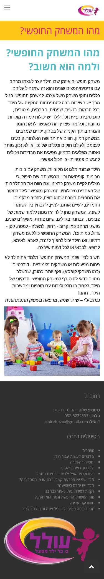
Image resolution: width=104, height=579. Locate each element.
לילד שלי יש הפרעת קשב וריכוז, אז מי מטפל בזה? (56, 479)
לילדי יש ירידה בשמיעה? (75, 485)
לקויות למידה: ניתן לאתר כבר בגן (69, 491)
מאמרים (88, 450)
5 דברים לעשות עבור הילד (74, 456)
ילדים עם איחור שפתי (77, 467)
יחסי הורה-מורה (82, 462)
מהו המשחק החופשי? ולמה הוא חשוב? (64, 497)
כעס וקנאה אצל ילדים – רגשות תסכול (65, 473)
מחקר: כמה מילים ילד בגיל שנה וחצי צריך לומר (58, 508)
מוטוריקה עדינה (82, 502)
